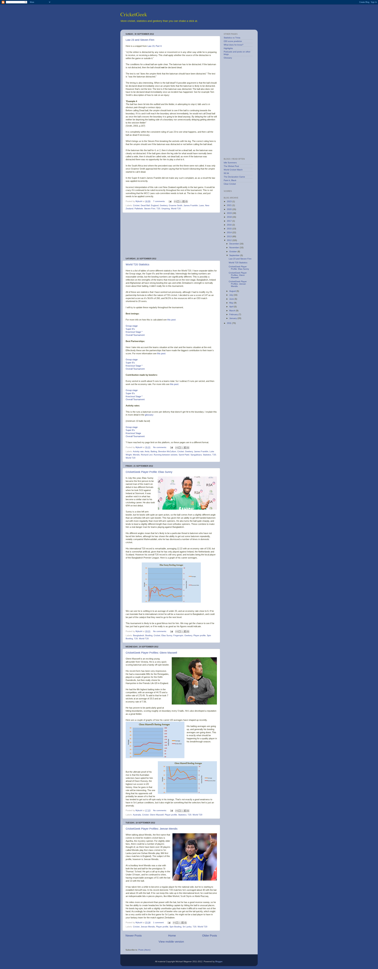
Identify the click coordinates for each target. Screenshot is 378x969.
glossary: (149, 415)
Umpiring (165, 208)
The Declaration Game (234, 177)
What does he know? (233, 45)
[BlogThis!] (178, 201)
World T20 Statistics (137, 264)
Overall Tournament (135, 335)
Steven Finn (149, 208)
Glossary (228, 58)
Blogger (218, 961)
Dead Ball (145, 205)
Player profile (199, 635)
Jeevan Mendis (148, 927)
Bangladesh (138, 635)
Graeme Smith (175, 205)
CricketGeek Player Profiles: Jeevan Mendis (151, 828)
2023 (229, 201)
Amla (147, 451)
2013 (229, 236)
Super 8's (130, 329)
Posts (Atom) (144, 950)
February (233, 314)
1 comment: (159, 922)
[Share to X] (180, 201)
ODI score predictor (233, 41)
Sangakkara (196, 455)
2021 (229, 205)
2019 (229, 213)
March (232, 311)
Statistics (207, 455)
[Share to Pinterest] (186, 201)
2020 (229, 209)
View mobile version (171, 941)
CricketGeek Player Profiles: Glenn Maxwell (151, 652)
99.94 (226, 173)
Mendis (136, 455)
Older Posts (209, 935)
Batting (154, 451)
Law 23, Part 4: (155, 46)
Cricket (136, 205)
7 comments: (159, 201)
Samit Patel (184, 455)
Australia (137, 815)
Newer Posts (134, 935)
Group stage (132, 326)
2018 (229, 217)
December (234, 244)
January (233, 318)
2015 (229, 229)
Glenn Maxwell (157, 815)
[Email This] (175, 201)
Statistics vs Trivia (232, 38)
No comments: (160, 447)
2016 (229, 225)
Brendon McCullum (167, 451)
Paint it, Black (230, 180)
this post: (171, 320)
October (233, 251)
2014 (229, 232)
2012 (229, 240)
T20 (158, 208)
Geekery (164, 205)
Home (172, 935)
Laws (201, 205)
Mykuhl (139, 201)
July (231, 295)
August (232, 291)
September (234, 255)
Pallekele (139, 208)
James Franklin (191, 205)
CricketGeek (133, 14)
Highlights (228, 48)
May (231, 303)
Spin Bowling (175, 927)
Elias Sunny (166, 635)
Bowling (149, 635)
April (231, 307)
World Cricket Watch (233, 170)
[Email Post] (170, 201)
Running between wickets (165, 455)
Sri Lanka (187, 927)
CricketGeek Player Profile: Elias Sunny (149, 471)
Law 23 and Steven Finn (140, 39)
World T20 (176, 208)
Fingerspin (178, 635)
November (234, 247)
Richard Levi (147, 455)
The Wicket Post (231, 166)
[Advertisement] (171, 235)
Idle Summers (230, 163)
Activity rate (138, 451)
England (155, 205)
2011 (229, 323)
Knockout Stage (133, 332)
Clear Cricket (230, 184)
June (231, 299)
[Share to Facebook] (183, 201)
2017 (229, 221)
